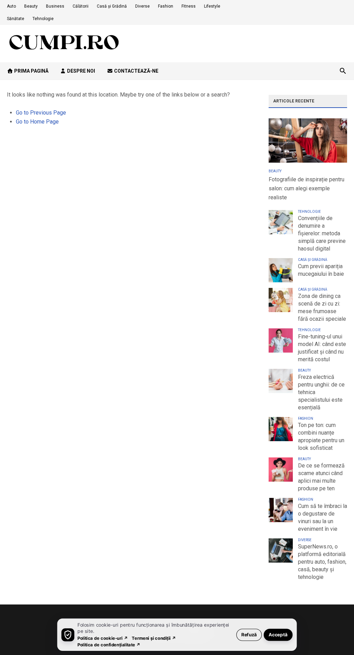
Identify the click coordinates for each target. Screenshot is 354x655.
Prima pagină (30, 71)
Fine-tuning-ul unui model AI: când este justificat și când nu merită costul (322, 348)
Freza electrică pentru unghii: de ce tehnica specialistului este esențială (321, 392)
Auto (11, 6)
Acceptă (278, 634)
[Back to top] (334, 635)
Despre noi (80, 71)
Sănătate (15, 18)
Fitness (188, 6)
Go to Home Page (37, 121)
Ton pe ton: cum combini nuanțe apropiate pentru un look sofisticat (321, 436)
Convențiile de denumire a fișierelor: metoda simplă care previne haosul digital (322, 233)
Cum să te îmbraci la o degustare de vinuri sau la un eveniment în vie (322, 517)
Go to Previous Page (41, 112)
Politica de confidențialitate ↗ (109, 644)
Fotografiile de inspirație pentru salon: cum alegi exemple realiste (306, 188)
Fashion (165, 6)
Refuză (249, 634)
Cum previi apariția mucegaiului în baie (321, 270)
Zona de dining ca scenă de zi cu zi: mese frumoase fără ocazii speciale (322, 307)
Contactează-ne (135, 71)
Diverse (142, 6)
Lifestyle (212, 6)
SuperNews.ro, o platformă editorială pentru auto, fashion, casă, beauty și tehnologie (322, 561)
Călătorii (80, 6)
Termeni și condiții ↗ (154, 637)
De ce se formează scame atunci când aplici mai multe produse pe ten (321, 477)
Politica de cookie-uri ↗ (102, 637)
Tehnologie (43, 18)
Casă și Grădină (112, 6)
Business (55, 6)
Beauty (31, 6)
